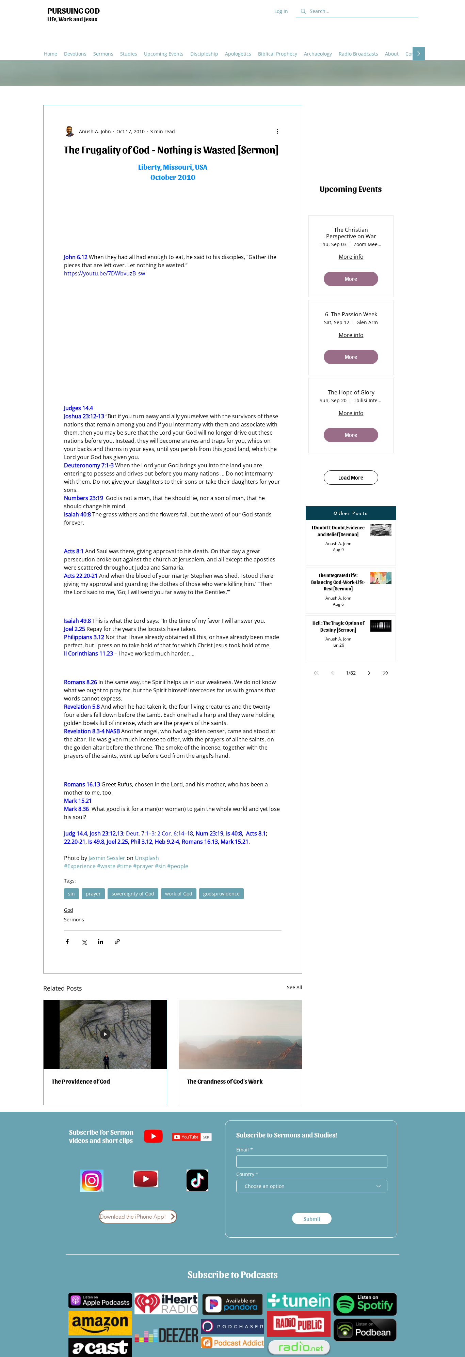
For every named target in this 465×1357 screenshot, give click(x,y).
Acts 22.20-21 (81, 575)
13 (120, 833)
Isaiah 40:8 (77, 514)
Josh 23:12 (103, 833)
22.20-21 (74, 841)
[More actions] (277, 131)
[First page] (316, 673)
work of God (178, 893)
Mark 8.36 (76, 809)
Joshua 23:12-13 (84, 416)
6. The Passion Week (351, 314)
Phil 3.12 (141, 841)
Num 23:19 (209, 833)
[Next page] (369, 673)
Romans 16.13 (82, 784)
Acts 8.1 (256, 833)
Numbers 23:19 (83, 498)
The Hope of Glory (351, 392)
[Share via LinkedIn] (100, 941)
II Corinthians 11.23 (88, 653)
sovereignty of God (133, 893)
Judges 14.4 (78, 408)
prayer (93, 893)
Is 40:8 (234, 833)
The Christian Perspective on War (351, 233)
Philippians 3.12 (84, 637)
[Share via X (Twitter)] (84, 941)
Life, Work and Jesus (72, 18)
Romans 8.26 (80, 682)
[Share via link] (117, 941)
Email (243, 1149)
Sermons (74, 919)
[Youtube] (153, 1136)
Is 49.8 (96, 841)
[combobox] (311, 1186)
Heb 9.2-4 (167, 841)
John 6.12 (75, 257)
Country (245, 1174)
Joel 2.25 (74, 629)
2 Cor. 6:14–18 (175, 833)
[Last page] (386, 673)
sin (71, 893)
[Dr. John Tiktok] (197, 1180)
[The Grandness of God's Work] (240, 1034)
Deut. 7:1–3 (140, 833)
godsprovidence (221, 893)
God (68, 910)
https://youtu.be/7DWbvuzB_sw (104, 273)
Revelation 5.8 (82, 706)
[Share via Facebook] (67, 941)
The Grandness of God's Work (224, 1081)
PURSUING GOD (73, 10)
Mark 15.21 (78, 800)
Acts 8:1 (74, 551)
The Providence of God (81, 1081)
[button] (238, 53)
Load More (350, 477)
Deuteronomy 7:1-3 (89, 465)
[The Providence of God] (105, 1034)
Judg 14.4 (75, 833)
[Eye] (145, 1179)
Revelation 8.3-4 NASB (92, 731)
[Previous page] (332, 673)
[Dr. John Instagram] (91, 1180)
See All (294, 987)
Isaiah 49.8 (77, 620)
